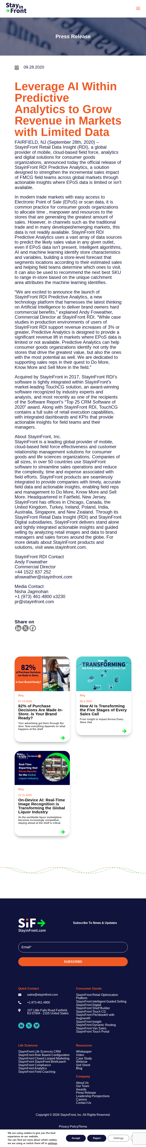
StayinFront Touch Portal (92, 1031)
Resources (84, 1045)
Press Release (86, 1092)
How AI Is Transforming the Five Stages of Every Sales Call (103, 710)
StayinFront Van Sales (91, 1028)
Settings (118, 1138)
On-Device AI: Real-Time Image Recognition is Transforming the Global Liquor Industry (41, 806)
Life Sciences (28, 1045)
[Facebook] (32, 628)
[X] (25, 628)
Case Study (84, 1058)
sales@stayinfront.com (42, 994)
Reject (97, 1138)
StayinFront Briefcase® (50, 1061)
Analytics (40, 1068)
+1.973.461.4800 (38, 1002)
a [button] (138, 9)
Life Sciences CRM (47, 1051)
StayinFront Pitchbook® (92, 1014)
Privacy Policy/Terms (73, 1126)
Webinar (81, 1061)
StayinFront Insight (88, 1021)
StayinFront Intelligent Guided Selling (101, 1001)
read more (63, 736)
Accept (76, 1138)
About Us (82, 1082)
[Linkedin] (18, 628)
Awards (81, 1089)
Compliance (42, 1065)
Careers (81, 1099)
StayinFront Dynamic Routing (96, 1025)
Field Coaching (44, 1071)
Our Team (82, 1086)
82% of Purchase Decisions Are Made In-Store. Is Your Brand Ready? (40, 712)
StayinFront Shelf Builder (93, 1008)
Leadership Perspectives (93, 1096)
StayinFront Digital (88, 1005)
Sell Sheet (83, 1065)
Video (80, 1055)
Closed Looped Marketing (51, 1058)
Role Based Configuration (52, 1055)
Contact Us (83, 1102)
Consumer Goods (89, 988)
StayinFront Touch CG (91, 1011)
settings (52, 1143)
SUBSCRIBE (73, 961)
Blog (21, 695)
